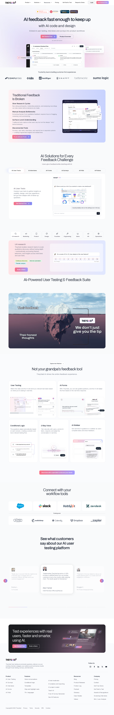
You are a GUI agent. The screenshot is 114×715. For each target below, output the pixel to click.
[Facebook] (94, 667)
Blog (75, 679)
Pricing (57, 2)
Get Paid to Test (67, 2)
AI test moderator (53, 680)
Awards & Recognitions (101, 692)
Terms (31, 708)
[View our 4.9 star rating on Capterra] (64, 11)
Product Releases (79, 682)
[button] (28, 2)
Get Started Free (102, 2)
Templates (28, 686)
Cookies (48, 708)
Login (91, 2)
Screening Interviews (100, 696)
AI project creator (54, 687)
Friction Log (77, 686)
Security (37, 708)
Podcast (76, 689)
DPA (42, 708)
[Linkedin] (98, 667)
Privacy (25, 708)
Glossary (76, 692)
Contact (96, 682)
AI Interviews (10, 686)
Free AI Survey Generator (56, 694)
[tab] (16, 170)
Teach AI (51, 690)
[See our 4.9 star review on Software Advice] (74, 11)
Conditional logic (30, 682)
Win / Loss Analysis (100, 699)
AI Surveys (9, 682)
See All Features (53, 697)
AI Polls (8, 692)
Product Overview (65, 36)
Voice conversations (31, 679)
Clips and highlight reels (32, 689)
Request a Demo (80, 2)
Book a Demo (21, 269)
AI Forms (9, 689)
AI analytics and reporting (56, 684)
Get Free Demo (98, 686)
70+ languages (29, 692)
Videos (76, 699)
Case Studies (78, 696)
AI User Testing (11, 679)
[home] (11, 2)
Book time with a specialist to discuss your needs (57, 472)
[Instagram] (90, 667)
